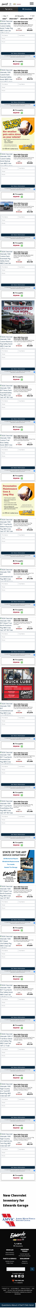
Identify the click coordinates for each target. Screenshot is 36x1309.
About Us (24, 1261)
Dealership (24, 1259)
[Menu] (31, 4)
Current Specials (24, 1254)
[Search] (32, 1269)
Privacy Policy (25, 1288)
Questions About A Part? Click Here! (18, 1305)
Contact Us (25, 1263)
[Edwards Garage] (11, 4)
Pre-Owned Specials (25, 1256)
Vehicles (9, 1250)
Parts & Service (9, 1259)
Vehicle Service (9, 1261)
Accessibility (15, 1288)
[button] (18, 62)
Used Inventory (9, 1254)
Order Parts (9, 1263)
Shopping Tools (25, 1250)
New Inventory (10, 1252)
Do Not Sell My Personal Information (20, 1290)
